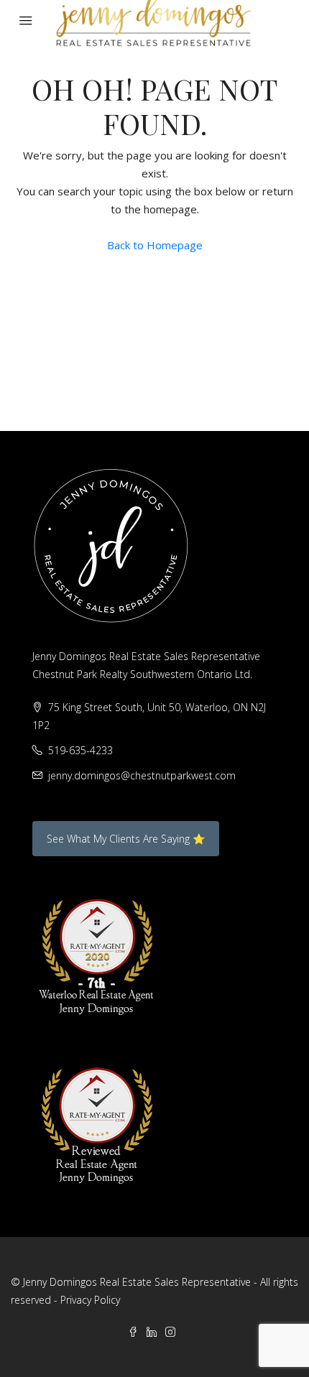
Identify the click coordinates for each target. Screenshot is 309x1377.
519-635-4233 (80, 750)
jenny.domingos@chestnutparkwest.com (142, 775)
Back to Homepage (155, 245)
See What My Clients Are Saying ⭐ (126, 838)
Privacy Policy (90, 1300)
